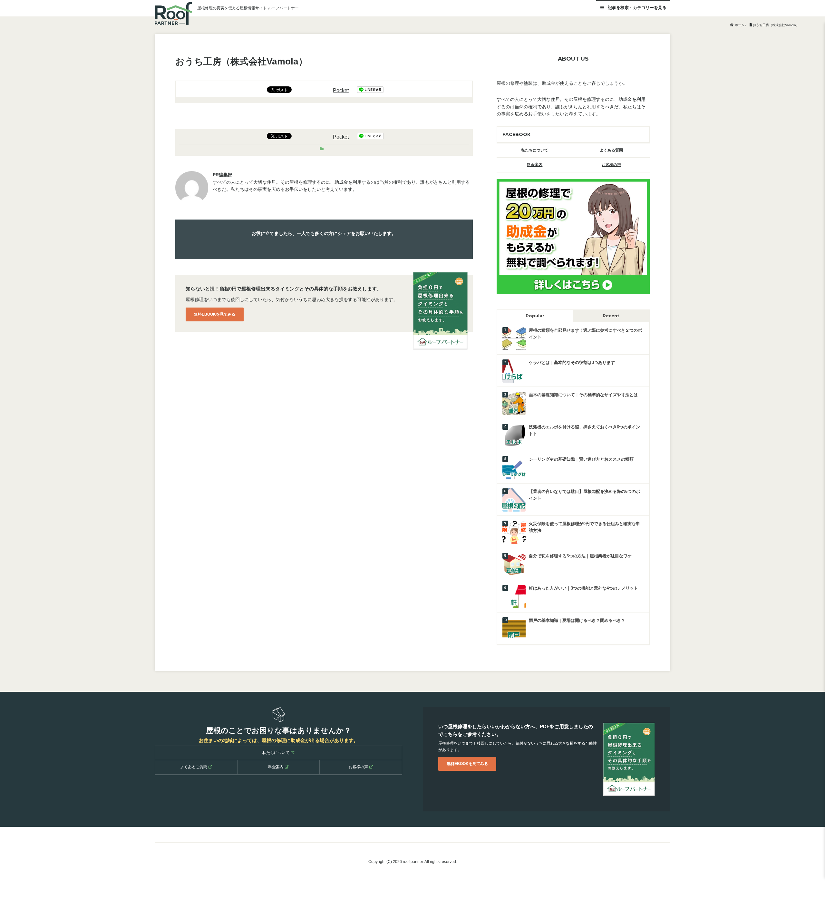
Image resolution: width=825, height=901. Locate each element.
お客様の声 (611, 164)
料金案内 (534, 164)
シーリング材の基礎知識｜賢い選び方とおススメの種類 (581, 459)
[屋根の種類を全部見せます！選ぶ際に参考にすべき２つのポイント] (514, 338)
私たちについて (534, 150)
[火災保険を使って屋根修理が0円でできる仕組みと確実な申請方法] (514, 531)
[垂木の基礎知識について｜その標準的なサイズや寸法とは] (514, 403)
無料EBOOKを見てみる (214, 314)
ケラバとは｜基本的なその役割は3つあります (572, 362)
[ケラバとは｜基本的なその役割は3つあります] (514, 370)
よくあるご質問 (193, 767)
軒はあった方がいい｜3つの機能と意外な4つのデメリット (583, 588)
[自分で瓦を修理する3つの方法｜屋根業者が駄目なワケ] (514, 564)
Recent (611, 315)
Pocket (341, 90)
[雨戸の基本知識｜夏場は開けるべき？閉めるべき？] (514, 628)
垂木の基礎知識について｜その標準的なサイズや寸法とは (583, 394)
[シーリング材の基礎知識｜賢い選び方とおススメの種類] (514, 467)
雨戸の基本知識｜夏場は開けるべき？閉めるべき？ (577, 620)
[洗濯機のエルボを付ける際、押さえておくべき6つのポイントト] (514, 435)
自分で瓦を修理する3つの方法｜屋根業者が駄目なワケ (580, 555)
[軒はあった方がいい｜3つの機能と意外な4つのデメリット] (514, 596)
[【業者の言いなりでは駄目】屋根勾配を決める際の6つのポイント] (514, 499)
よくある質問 (611, 150)
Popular (535, 315)
